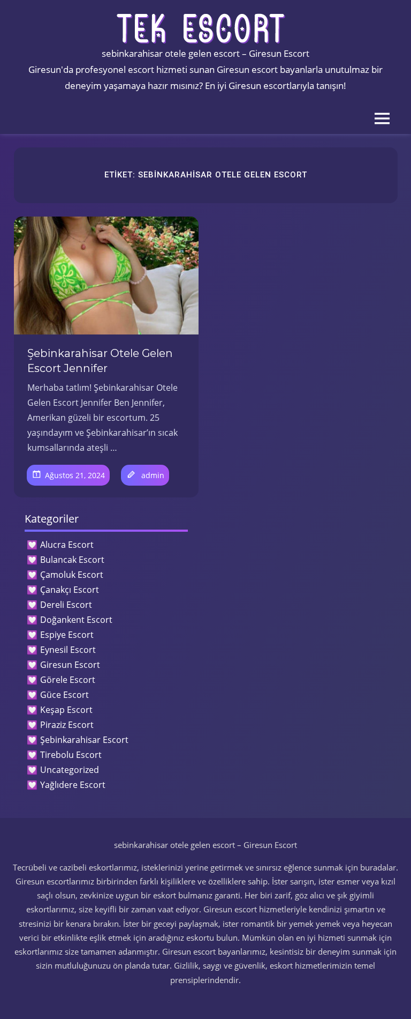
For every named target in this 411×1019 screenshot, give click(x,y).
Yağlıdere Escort (72, 785)
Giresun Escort (70, 665)
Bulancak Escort (72, 560)
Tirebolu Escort (71, 755)
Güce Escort (64, 695)
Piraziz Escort (67, 725)
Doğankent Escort (76, 620)
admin (152, 475)
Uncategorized (69, 770)
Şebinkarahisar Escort (84, 740)
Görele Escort (67, 680)
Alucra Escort (67, 545)
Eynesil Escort (68, 650)
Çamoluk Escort (71, 575)
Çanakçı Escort (69, 590)
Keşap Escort (66, 710)
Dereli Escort (66, 605)
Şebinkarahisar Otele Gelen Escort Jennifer (100, 361)
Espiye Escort (67, 635)
